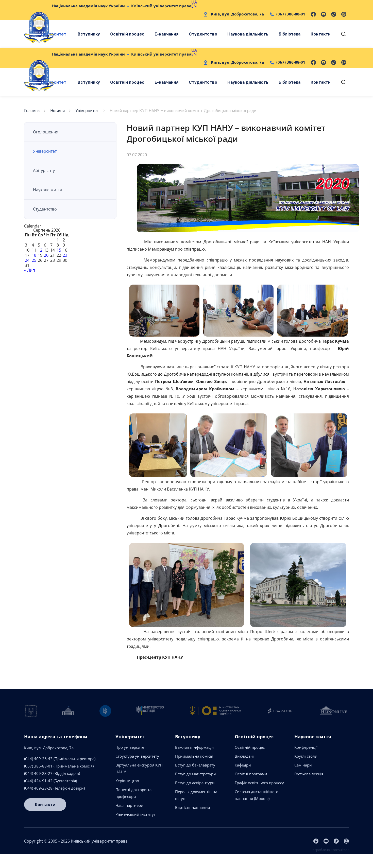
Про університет (130, 747)
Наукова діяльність (247, 34)
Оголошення (45, 132)
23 (65, 255)
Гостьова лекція (308, 773)
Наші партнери (129, 805)
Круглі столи (305, 756)
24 (27, 260)
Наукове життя (47, 190)
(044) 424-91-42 (38, 780)
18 (34, 255)
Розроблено (330, 849)
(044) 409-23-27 (38, 773)
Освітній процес (127, 34)
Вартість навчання (192, 807)
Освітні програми (251, 773)
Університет (87, 110)
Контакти (321, 34)
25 (34, 260)
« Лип (29, 270)
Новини (57, 110)
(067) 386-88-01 (290, 13)
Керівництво (127, 780)
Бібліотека (289, 34)
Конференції (305, 747)
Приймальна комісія (194, 756)
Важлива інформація (194, 747)
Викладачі (244, 756)
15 (59, 250)
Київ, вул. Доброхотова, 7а (237, 13)
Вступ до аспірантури (195, 782)
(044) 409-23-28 (38, 788)
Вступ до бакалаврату (195, 765)
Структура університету (137, 756)
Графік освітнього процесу (259, 782)
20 (46, 255)
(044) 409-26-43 (38, 758)
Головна (32, 110)
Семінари (303, 765)
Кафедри (243, 765)
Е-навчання (167, 34)
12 (40, 250)
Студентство (203, 34)
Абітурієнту (44, 170)
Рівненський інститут (135, 814)
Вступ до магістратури (195, 773)
